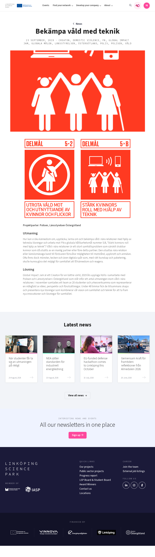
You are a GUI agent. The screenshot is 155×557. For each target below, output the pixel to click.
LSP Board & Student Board (95, 480)
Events (46, 5)
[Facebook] (142, 485)
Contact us (85, 489)
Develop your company (87, 5)
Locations (85, 493)
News (79, 24)
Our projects (86, 467)
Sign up (76, 435)
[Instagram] (134, 485)
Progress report (88, 475)
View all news (76, 395)
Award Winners (87, 484)
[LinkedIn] (126, 485)
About (107, 5)
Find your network (62, 5)
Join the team (130, 467)
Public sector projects (91, 471)
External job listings (134, 471)
